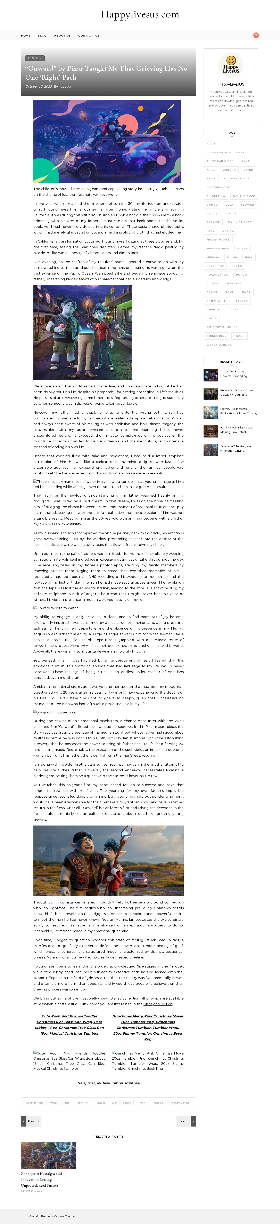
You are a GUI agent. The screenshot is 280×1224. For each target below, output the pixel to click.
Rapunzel (235, 283)
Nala (66, 1102)
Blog (42, 35)
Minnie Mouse (218, 248)
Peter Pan (82, 1102)
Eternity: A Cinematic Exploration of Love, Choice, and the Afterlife (238, 411)
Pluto (237, 265)
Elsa (229, 204)
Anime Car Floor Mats (226, 152)
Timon (141, 1102)
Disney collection (157, 1004)
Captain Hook (34, 1102)
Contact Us (89, 35)
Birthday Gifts (237, 178)
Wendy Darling (180, 1102)
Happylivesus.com (140, 14)
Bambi (248, 169)
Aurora (229, 169)
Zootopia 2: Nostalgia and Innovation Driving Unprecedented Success (41, 1179)
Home (25, 35)
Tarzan (242, 301)
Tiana (234, 309)
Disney (35, 58)
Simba (127, 1102)
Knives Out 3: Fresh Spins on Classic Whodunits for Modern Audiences (238, 392)
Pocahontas (217, 274)
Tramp (239, 335)
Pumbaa (100, 1102)
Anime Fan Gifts (220, 161)
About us (62, 35)
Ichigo (230, 213)
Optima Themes (64, 1216)
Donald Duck (244, 196)
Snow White (217, 301)
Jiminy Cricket (240, 222)
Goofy (212, 213)
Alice (211, 143)
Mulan (232, 257)
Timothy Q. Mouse (222, 327)
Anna (245, 161)
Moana (242, 248)
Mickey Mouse (218, 239)
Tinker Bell (158, 1102)
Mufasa (53, 1102)
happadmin (67, 86)
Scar (114, 1102)
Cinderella (216, 196)
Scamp (212, 292)
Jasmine (213, 222)
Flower (247, 204)
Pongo (241, 274)
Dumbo (212, 204)
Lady (211, 231)
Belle (211, 178)
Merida (228, 231)
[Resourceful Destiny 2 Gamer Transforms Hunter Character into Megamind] (30, 1121)
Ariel (211, 169)
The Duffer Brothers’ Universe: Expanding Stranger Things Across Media (235, 374)
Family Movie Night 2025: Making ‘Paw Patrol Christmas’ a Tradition (236, 430)
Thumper (214, 309)
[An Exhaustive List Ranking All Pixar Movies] (187, 1121)
